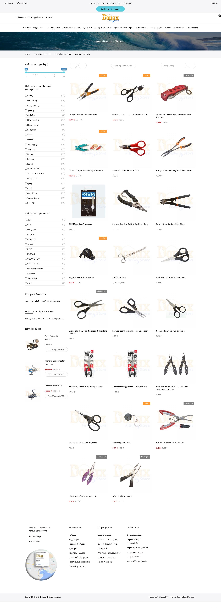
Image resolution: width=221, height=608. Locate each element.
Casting (30, 95)
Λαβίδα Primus (119, 277)
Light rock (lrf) (33, 120)
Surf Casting (32, 100)
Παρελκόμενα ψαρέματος (79, 562)
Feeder (30, 139)
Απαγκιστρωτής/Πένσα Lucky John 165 (129, 387)
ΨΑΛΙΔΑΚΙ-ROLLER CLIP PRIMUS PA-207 (130, 114)
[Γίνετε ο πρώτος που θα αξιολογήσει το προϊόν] (89, 117)
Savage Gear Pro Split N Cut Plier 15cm (130, 224)
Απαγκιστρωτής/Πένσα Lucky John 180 (86, 387)
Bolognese (31, 130)
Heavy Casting (33, 105)
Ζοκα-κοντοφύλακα (35, 173)
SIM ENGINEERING (35, 268)
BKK (29, 225)
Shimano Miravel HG (54, 385)
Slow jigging (32, 144)
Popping (30, 203)
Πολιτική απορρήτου (106, 557)
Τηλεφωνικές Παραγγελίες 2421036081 (34, 17)
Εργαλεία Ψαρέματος (63, 54)
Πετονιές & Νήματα (77, 544)
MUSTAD (31, 254)
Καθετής (30, 159)
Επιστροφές (103, 548)
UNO (29, 283)
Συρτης (30, 154)
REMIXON (31, 239)
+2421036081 (34, 541)
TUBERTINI (32, 278)
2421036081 (8, 3)
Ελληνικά (214, 3)
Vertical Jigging (33, 198)
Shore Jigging (32, 125)
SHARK (30, 244)
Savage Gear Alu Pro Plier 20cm (83, 114)
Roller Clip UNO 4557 (121, 443)
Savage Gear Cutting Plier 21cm (170, 224)
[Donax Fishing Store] (110, 18)
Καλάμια (72, 535)
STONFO (31, 273)
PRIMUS (30, 234)
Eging (29, 183)
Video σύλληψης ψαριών (137, 561)
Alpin (29, 220)
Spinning (30, 110)
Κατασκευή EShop (156, 597)
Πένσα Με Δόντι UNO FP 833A (83, 496)
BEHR (29, 249)
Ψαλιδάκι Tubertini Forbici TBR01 (171, 277)
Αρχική (27, 54)
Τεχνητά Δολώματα (77, 553)
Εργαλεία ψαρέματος (77, 566)
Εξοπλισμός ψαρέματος (78, 557)
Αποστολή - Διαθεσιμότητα (109, 553)
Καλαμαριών (32, 178)
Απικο (29, 134)
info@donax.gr (22, 3)
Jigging (30, 164)
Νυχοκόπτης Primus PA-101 (81, 277)
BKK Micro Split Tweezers (80, 224)
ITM (167, 597)
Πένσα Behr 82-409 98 (122, 496)
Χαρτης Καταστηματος (136, 552)
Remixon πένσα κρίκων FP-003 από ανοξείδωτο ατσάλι (172, 388)
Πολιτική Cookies (105, 562)
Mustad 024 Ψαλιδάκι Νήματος (83, 443)
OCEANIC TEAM (34, 259)
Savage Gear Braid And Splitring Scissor (130, 331)
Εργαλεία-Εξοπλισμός (42, 54)
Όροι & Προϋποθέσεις (107, 544)
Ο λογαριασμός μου (135, 535)
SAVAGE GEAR (33, 263)
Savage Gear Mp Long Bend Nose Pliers (174, 170)
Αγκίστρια (73, 548)
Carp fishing (32, 193)
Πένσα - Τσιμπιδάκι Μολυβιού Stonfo (86, 170)
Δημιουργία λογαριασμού (137, 547)
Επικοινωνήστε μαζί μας (108, 539)
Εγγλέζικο (31, 115)
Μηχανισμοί (74, 539)
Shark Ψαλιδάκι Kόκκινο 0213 (125, 170)
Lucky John (31, 229)
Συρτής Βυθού (33, 169)
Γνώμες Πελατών (134, 556)
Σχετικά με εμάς (104, 535)
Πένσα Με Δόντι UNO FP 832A (170, 443)
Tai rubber (31, 149)
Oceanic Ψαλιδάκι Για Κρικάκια (170, 331)
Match (29, 188)
